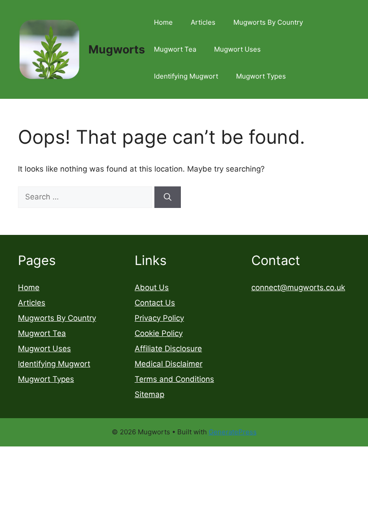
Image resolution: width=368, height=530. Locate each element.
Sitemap (149, 394)
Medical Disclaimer (168, 363)
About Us (152, 287)
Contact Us (155, 302)
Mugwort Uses (237, 49)
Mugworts (116, 49)
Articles (203, 22)
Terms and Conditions (174, 379)
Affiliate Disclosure (168, 348)
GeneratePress (233, 432)
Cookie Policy (159, 333)
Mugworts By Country (268, 22)
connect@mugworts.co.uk (298, 287)
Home (163, 22)
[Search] (167, 197)
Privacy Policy (159, 318)
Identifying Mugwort (186, 76)
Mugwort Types (261, 76)
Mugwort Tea (175, 49)
